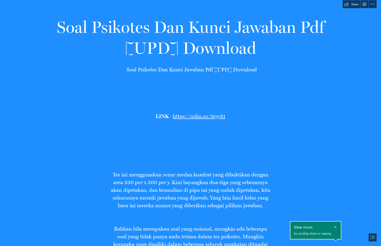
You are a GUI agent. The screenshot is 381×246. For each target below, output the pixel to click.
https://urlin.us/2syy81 (199, 115)
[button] (351, 4)
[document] (190, 123)
